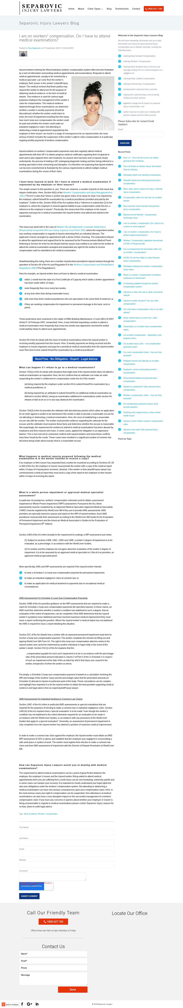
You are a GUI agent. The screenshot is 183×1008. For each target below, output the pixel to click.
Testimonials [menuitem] (122, 9)
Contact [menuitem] (136, 9)
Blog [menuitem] (109, 9)
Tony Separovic (34, 48)
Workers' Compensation (48, 814)
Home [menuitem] (71, 9)
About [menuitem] (81, 9)
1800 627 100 (55, 921)
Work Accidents (30, 814)
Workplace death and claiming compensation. (142, 175)
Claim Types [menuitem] (94, 9)
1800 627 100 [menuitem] (154, 9)
